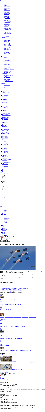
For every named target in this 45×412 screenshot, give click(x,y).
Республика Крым (6, 25)
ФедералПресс (16, 285)
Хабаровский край (6, 80)
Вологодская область (7, 30)
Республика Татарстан (7, 45)
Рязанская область (6, 14)
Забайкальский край (5, 165)
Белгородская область (7, 6)
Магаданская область (7, 77)
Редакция (1, 377)
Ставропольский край (7, 72)
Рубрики (1, 206)
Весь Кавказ (6, 66)
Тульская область (6, 17)
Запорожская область (7, 85)
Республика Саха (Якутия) (8, 78)
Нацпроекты (4, 214)
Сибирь (3, 56)
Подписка (5, 221)
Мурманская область (7, 32)
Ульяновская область (7, 48)
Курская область (6, 11)
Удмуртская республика (7, 47)
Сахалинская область (7, 79)
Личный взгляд (6, 219)
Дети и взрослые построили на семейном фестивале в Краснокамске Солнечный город (15, 288)
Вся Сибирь (5, 57)
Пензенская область (7, 41)
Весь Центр (5, 4)
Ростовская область (7, 24)
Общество (3, 212)
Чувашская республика (7, 49)
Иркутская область (6, 58)
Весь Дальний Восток (5, 157)
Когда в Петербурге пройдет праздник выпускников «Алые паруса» (12, 290)
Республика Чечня (6, 70)
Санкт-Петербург (6, 36)
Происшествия (4, 213)
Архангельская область (7, 28)
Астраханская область (7, 20)
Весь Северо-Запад (7, 27)
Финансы (3, 226)
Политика (1, 328)
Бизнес (3, 208)
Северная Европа (6, 352)
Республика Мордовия (7, 44)
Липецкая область (6, 12)
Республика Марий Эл (7, 43)
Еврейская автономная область (8, 75)
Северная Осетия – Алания (8, 71)
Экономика (5, 209)
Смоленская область (5, 99)
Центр (3, 3)
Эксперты (5, 217)
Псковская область (6, 34)
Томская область (6, 65)
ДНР (4, 87)
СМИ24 (35, 410)
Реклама (3, 197)
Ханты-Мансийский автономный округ (10, 54)
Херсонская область (5, 169)
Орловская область (7, 13)
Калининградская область (8, 29)
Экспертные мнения (7, 218)
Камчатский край (6, 76)
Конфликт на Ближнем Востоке (17, 369)
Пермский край (4, 126)
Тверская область (6, 16)
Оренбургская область (7, 40)
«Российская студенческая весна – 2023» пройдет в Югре (10, 289)
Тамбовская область (7, 15)
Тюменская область (5, 138)
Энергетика (5, 210)
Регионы (1, 0)
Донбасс (3, 83)
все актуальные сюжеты (4, 372)
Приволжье (4, 37)
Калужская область (7, 10)
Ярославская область (7, 18)
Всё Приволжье (4, 122)
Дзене (11, 292)
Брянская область (4, 91)
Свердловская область (7, 51)
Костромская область (5, 95)
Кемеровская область (7, 59)
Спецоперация (14, 361)
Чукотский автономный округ (8, 81)
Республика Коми (6, 35)
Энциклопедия (6, 216)
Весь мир (3, 2)
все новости (2, 354)
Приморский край (5, 161)
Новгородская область (7, 33)
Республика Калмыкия (7, 23)
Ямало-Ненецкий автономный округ (9, 55)
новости (1, 205)
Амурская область (6, 74)
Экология (3, 215)
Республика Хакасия (7, 64)
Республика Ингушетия (7, 68)
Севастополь (6, 26)
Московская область (7, 5)
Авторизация (2, 378)
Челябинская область (7, 52)
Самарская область (5, 130)
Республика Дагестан (7, 67)
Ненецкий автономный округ (6, 115)
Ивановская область (7, 9)
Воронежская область (7, 8)
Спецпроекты (4, 220)
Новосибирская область (7, 61)
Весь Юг (5, 19)
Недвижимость (6, 211)
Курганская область (7, 53)
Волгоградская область (7, 21)
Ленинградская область (7, 31)
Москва (5, 306)
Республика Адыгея (5, 107)
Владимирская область (7, 7)
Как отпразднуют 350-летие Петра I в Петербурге (9, 291)
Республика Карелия (5, 119)
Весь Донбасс (6, 84)
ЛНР (4, 86)
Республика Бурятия (7, 82)
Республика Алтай (6, 62)
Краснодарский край (7, 22)
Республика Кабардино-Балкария (9, 69)
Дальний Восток (4, 73)
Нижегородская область (7, 39)
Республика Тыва (6, 63)
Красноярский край (7, 60)
